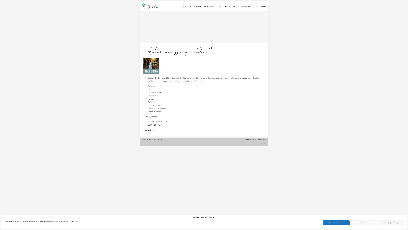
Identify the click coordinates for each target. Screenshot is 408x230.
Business (236, 6)
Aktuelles (187, 6)
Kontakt (262, 6)
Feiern (218, 6)
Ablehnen (364, 223)
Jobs (255, 6)
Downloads (246, 6)
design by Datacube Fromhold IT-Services (255, 142)
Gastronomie (208, 6)
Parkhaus (197, 6)
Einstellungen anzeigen (392, 223)
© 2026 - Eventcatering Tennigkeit (153, 139)
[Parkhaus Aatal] (148, 3)
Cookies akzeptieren (336, 223)
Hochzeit (227, 6)
